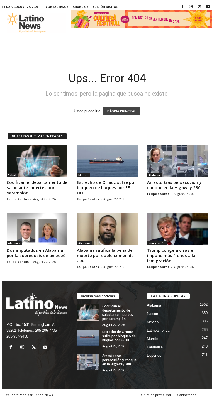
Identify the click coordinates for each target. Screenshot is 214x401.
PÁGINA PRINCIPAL (121, 111)
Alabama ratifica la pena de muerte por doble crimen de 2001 (105, 255)
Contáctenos (57, 7)
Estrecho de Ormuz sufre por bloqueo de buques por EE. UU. (106, 187)
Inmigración (157, 243)
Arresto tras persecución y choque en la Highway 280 (174, 184)
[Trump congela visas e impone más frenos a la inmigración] (177, 229)
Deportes (154, 355)
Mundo (83, 175)
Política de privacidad (155, 395)
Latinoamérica (158, 330)
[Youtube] (208, 7)
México (153, 322)
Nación (152, 314)
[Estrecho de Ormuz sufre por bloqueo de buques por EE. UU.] (107, 161)
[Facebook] (182, 7)
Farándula (155, 347)
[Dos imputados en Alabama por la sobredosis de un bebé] (37, 229)
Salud (12, 175)
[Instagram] (191, 7)
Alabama (155, 175)
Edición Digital (105, 7)
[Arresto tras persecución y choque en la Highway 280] (177, 161)
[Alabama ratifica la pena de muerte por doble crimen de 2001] (107, 229)
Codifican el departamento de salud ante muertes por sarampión (37, 187)
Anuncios (80, 7)
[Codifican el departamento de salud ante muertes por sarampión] (37, 161)
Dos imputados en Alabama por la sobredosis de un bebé (36, 252)
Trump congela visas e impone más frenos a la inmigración (171, 255)
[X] (199, 7)
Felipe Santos (18, 199)
